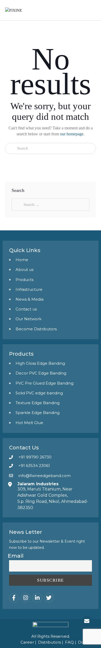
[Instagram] (25, 598)
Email (16, 555)
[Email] (87, 621)
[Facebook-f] (14, 598)
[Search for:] (50, 204)
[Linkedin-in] (37, 598)
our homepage (71, 134)
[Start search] (11, 148)
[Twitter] (49, 598)
